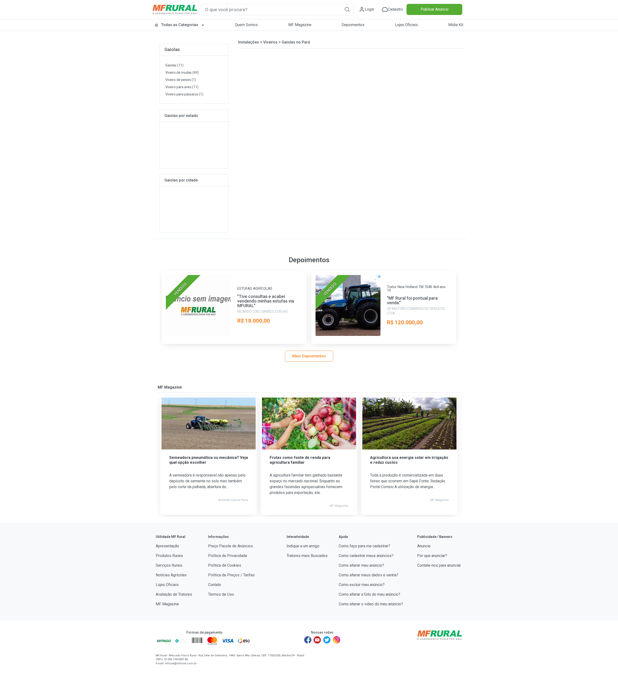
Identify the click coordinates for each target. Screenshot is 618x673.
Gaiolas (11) (174, 65)
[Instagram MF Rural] (336, 640)
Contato (214, 584)
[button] (347, 9)
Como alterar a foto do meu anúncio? (369, 594)
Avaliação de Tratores (174, 594)
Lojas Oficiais (406, 24)
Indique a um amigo (303, 546)
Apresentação (167, 546)
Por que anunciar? (432, 555)
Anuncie (423, 546)
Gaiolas (172, 49)
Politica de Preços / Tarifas (231, 575)
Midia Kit (455, 24)
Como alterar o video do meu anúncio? (371, 604)
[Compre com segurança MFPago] (164, 641)
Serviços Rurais (169, 565)
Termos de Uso (221, 594)
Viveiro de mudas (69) (182, 72)
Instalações (248, 42)
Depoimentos (353, 24)
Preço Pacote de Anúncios (230, 546)
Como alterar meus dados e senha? (368, 575)
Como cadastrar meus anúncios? (366, 555)
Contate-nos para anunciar (439, 565)
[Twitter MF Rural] (327, 640)
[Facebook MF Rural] (308, 640)
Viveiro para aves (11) (181, 87)
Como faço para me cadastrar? (364, 546)
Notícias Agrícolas (171, 575)
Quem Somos (246, 24)
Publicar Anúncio (435, 9)
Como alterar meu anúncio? (361, 565)
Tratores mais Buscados (307, 555)
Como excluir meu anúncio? (362, 584)
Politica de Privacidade (227, 555)
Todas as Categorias (179, 24)
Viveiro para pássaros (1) (184, 94)
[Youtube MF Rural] (317, 640)
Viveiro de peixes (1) (180, 80)
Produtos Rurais (169, 555)
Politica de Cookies (224, 565)
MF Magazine (299, 24)
